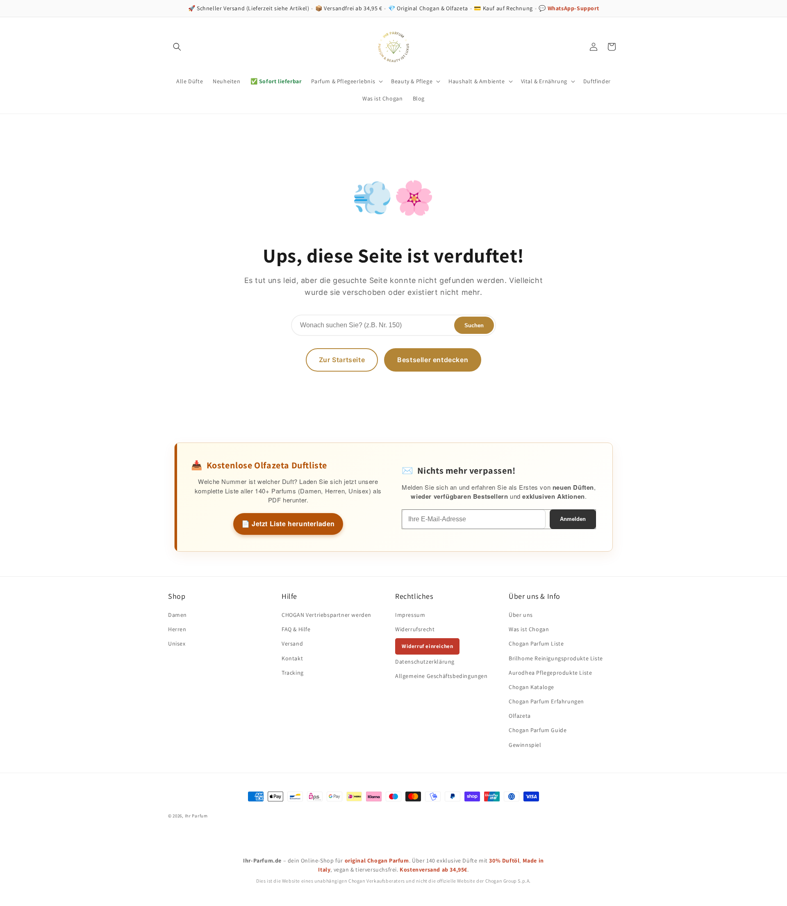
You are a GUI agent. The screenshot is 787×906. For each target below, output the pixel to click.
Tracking (293, 672)
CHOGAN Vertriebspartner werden (326, 614)
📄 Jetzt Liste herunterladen (288, 523)
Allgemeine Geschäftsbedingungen (441, 676)
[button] (177, 47)
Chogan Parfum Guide (537, 730)
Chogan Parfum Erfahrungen (546, 701)
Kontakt (292, 658)
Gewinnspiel (525, 745)
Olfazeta (520, 715)
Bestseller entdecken (432, 360)
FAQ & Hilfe (296, 629)
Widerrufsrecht (414, 629)
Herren (177, 629)
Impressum (410, 614)
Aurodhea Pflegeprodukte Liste (550, 672)
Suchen (474, 325)
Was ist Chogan (529, 629)
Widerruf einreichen (427, 646)
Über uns (521, 614)
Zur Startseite (342, 360)
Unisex (177, 643)
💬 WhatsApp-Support (569, 8)
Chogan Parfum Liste (536, 643)
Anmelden (573, 519)
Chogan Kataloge (531, 687)
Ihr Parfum (196, 816)
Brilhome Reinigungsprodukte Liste (556, 658)
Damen (177, 614)
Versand (292, 643)
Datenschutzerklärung (425, 661)
